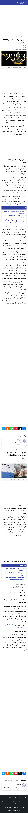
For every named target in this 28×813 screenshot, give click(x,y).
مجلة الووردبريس (12, 810)
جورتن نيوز (20, 2)
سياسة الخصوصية (21, 800)
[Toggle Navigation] (26, 2)
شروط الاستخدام (12, 800)
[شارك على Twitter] (20, 429)
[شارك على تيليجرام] (3, 429)
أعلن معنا (24, 797)
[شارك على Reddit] (7, 429)
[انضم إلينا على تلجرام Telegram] (12, 804)
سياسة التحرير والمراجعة (8, 797)
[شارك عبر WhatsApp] (12, 429)
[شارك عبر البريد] (16, 429)
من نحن (4, 800)
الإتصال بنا (17, 797)
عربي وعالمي (17, 36)
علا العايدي (24, 45)
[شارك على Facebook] (24, 429)
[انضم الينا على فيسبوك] (15, 804)
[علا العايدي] (24, 441)
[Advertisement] (14, 20)
